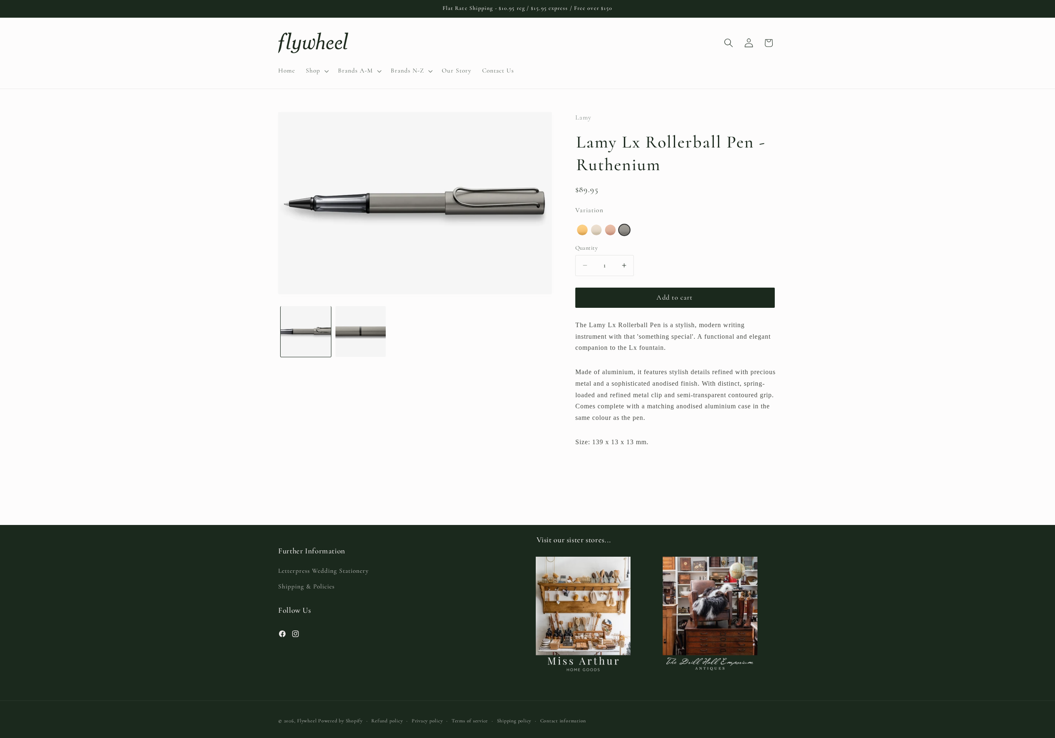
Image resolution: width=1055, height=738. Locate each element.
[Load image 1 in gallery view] (306, 331)
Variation (589, 210)
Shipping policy (514, 721)
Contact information (563, 721)
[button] (316, 70)
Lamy (583, 117)
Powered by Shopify (340, 721)
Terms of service (470, 721)
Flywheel (306, 721)
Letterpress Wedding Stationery (323, 570)
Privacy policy (427, 721)
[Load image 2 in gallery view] (360, 331)
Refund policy (387, 721)
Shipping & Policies (306, 586)
